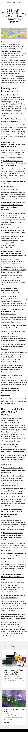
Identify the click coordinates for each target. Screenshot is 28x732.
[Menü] (2, 2)
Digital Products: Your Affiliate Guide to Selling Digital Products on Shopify (13, 672)
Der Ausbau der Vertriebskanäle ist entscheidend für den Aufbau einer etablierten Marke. (13, 556)
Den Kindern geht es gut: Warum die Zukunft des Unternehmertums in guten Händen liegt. (13, 184)
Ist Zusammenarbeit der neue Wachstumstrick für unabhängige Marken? (12, 577)
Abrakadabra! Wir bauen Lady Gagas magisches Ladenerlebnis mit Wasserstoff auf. (13, 470)
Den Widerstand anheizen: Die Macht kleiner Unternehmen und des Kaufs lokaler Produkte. (13, 163)
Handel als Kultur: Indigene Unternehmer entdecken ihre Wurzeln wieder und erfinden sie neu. (14, 253)
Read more (6, 685)
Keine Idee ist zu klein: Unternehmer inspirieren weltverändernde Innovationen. (12, 291)
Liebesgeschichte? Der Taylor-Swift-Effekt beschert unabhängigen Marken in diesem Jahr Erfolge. (13, 270)
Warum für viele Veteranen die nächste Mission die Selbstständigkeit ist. (12, 311)
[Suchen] (22, 2)
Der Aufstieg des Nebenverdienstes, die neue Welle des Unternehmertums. (13, 144)
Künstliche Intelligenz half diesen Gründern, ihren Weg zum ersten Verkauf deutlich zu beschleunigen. (13, 616)
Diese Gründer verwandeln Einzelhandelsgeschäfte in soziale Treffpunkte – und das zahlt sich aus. (13, 230)
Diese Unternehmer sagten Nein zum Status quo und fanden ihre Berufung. (13, 346)
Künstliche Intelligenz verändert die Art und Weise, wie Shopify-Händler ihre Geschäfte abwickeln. (13, 491)
